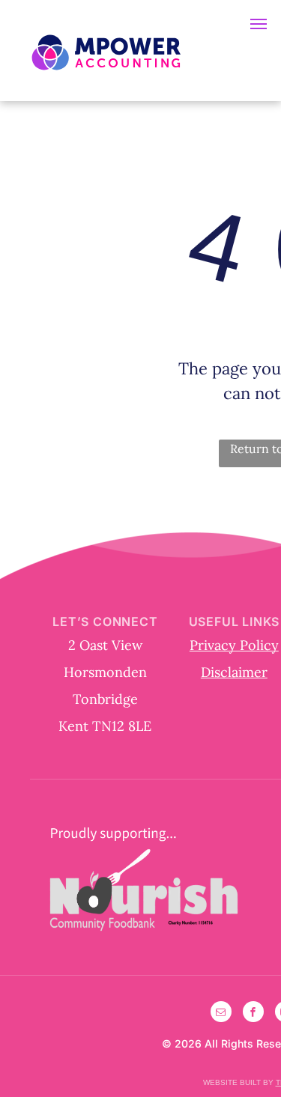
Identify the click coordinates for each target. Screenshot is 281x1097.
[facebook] (253, 1013)
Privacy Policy (234, 645)
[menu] (259, 24)
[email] (221, 1013)
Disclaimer (234, 672)
